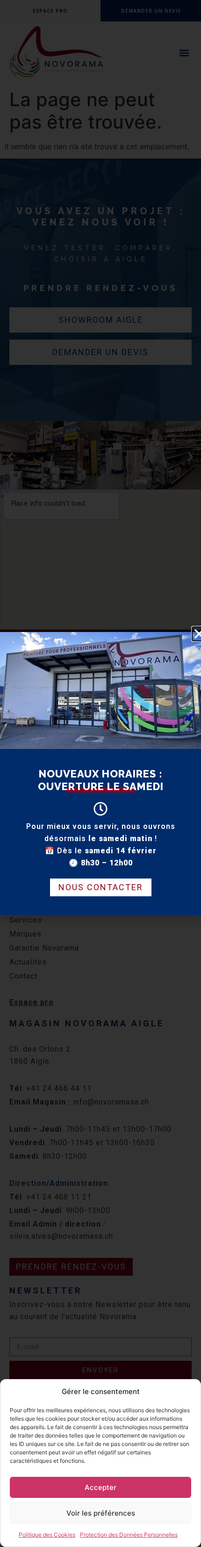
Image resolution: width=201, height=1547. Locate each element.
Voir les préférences (100, 1513)
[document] (100, 773)
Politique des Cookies (47, 1534)
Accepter (100, 1487)
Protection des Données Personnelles (129, 1534)
